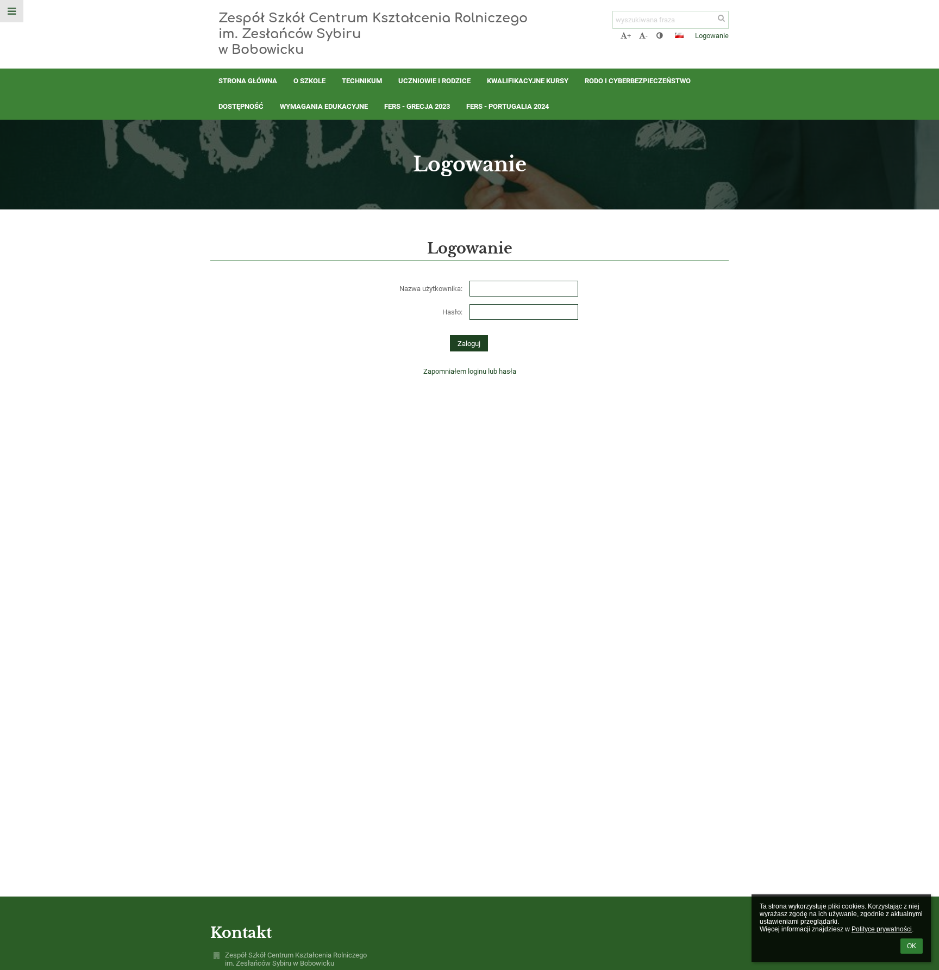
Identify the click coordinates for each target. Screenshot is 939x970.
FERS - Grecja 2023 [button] (417, 106)
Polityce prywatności (882, 929)
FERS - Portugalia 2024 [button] (507, 106)
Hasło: (452, 312)
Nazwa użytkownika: (430, 289)
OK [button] (911, 946)
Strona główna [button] (247, 81)
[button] (659, 35)
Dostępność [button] (241, 106)
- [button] (647, 36)
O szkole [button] (309, 81)
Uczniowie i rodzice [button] (434, 81)
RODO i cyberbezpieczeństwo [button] (638, 81)
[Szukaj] (721, 18)
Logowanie (712, 36)
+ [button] (629, 36)
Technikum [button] (362, 81)
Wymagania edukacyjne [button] (324, 106)
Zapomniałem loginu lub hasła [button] (469, 371)
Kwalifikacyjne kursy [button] (527, 81)
